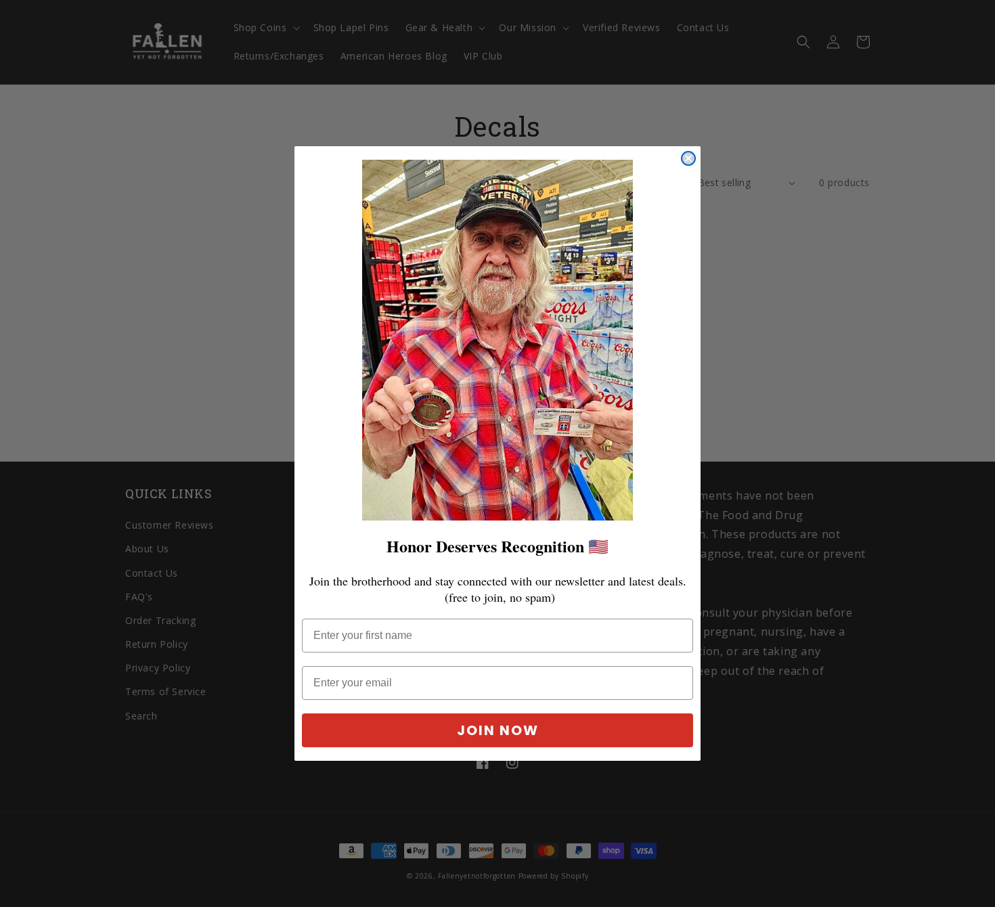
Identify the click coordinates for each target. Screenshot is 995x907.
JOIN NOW (498, 730)
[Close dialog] (688, 158)
